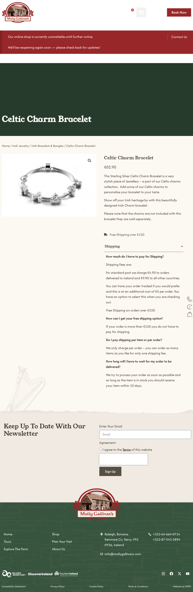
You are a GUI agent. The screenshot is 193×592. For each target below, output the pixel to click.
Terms (127, 449)
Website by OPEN (182, 586)
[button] (141, 12)
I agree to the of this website (127, 449)
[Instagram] (163, 573)
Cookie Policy (96, 586)
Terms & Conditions (138, 586)
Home (6, 146)
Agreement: (107, 443)
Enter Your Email (110, 426)
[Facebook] (171, 573)
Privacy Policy (57, 586)
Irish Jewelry (20, 146)
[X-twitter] (179, 573)
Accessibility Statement (14, 586)
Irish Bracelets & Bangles (47, 146)
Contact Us (179, 36)
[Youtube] (187, 573)
